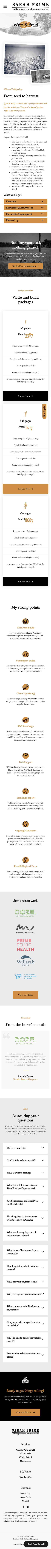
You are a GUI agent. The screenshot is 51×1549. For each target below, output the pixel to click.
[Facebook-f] (23, 1507)
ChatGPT (33, 1134)
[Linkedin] (28, 1507)
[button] (5, 6)
